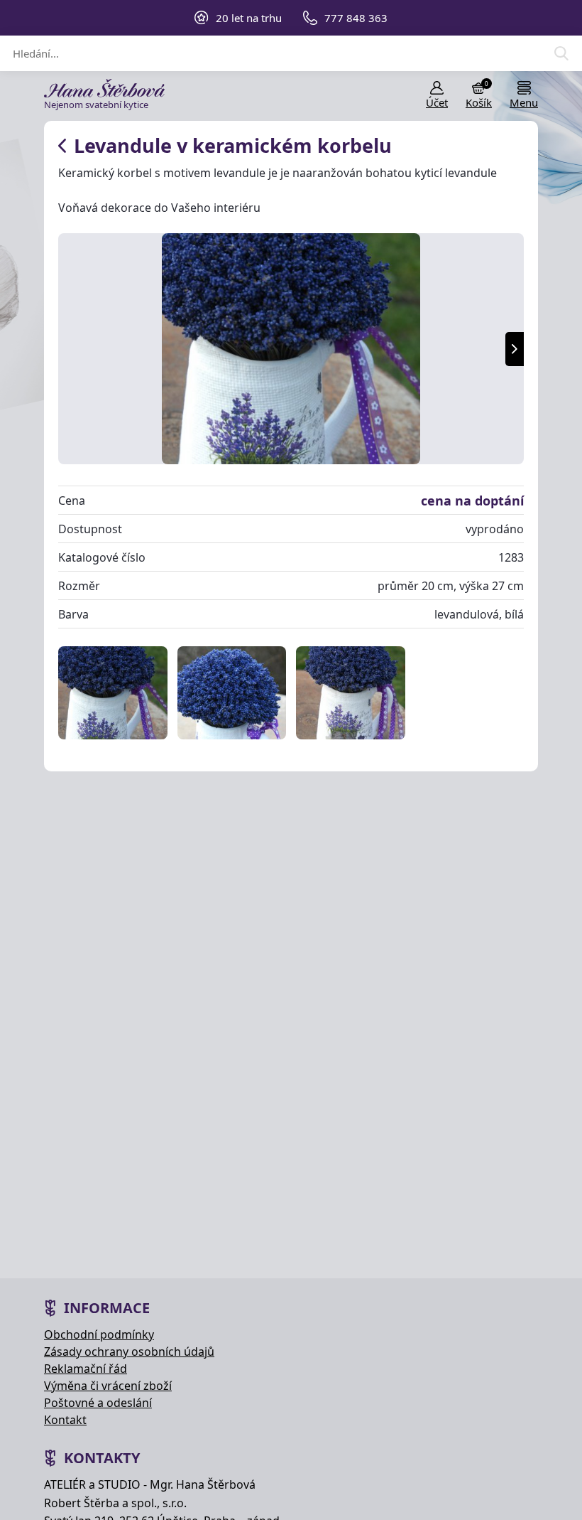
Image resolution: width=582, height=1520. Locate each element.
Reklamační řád (85, 1368)
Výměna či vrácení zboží (108, 1385)
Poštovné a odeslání (98, 1403)
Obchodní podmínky (99, 1334)
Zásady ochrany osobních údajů (129, 1351)
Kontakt (65, 1420)
